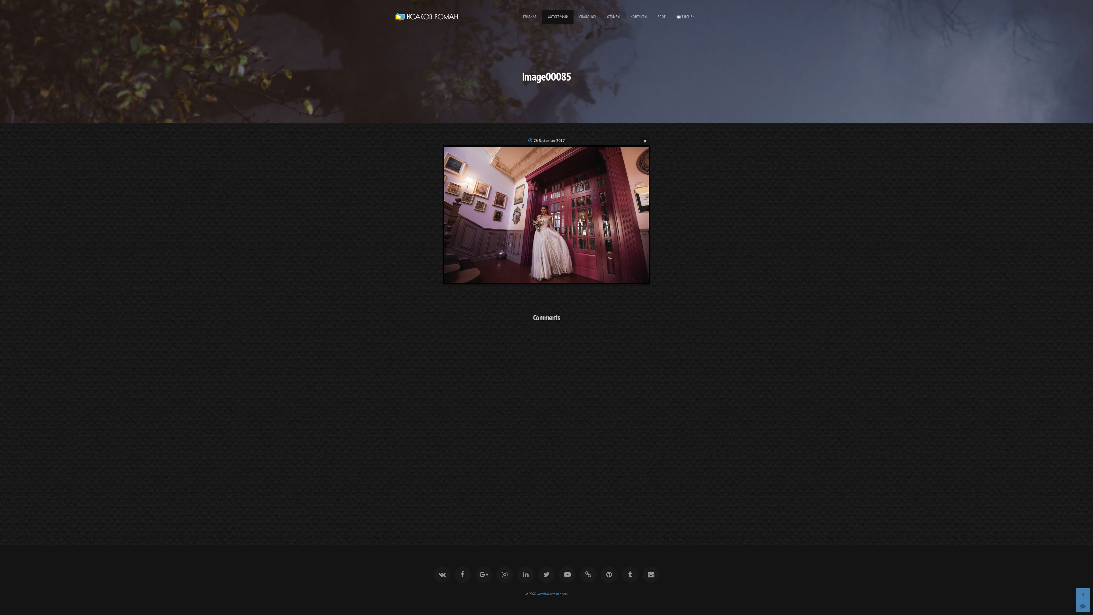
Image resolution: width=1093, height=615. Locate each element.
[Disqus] (546, 402)
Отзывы (613, 16)
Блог (662, 16)
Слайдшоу (587, 16)
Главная (530, 16)
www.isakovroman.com (552, 593)
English (688, 16)
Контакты (639, 16)
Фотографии (558, 16)
